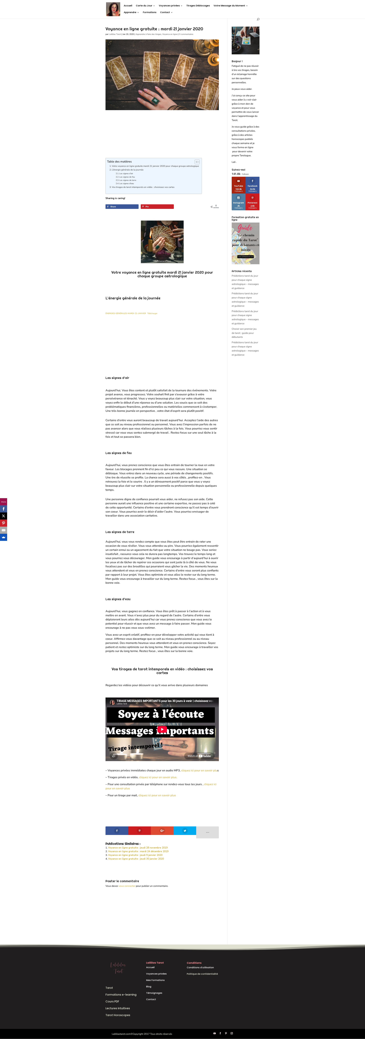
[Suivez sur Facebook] (220, 1033)
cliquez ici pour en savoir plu (199, 770)
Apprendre (130, 12)
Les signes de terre (127, 180)
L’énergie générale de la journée (127, 169)
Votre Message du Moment (229, 6)
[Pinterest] (3, 523)
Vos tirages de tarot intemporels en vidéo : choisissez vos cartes (143, 187)
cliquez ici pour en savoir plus (157, 795)
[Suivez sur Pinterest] (226, 1033)
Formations (149, 12)
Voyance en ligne (169, 34)
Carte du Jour (144, 6)
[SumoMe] (3, 537)
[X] (3, 516)
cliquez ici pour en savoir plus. (158, 777)
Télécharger (152, 313)
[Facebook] (3, 508)
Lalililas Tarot (115, 34)
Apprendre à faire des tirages (148, 34)
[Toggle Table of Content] (195, 162)
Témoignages (154, 993)
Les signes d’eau (126, 183)
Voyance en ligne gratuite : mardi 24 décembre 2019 (138, 851)
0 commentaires (186, 34)
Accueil (128, 6)
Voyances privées (169, 6)
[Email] (3, 530)
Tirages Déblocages (198, 6)
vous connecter (127, 886)
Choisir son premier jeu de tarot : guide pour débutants (244, 333)
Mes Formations (155, 980)
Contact (165, 12)
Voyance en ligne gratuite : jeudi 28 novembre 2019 (138, 847)
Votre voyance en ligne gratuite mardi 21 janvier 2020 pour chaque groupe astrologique (155, 165)
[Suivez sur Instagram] (231, 1033)
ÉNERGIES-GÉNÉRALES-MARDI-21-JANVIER (126, 313)
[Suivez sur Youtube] (214, 1033)
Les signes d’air (126, 173)
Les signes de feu (127, 177)
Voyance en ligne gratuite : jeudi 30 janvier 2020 (136, 858)
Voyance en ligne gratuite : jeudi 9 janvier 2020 (135, 855)
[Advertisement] (162, 137)
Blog (148, 986)
